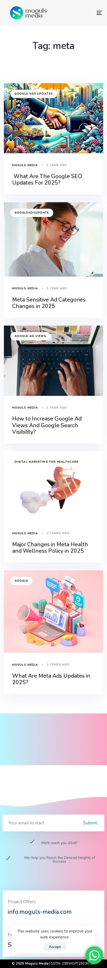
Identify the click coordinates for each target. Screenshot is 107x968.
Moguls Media (25, 165)
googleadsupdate (32, 213)
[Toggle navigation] (86, 13)
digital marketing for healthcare (46, 462)
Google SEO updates (34, 94)
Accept (55, 946)
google (21, 581)
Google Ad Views (30, 336)
